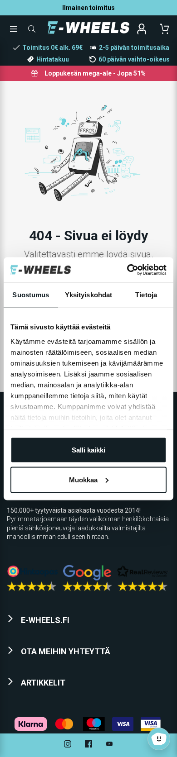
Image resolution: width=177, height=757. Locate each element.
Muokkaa (83, 479)
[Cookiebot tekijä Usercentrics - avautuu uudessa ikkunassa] (127, 270)
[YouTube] (109, 745)
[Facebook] (88, 745)
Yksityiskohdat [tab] (88, 295)
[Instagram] (67, 745)
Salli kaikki (88, 450)
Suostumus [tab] (30, 295)
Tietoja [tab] (146, 295)
